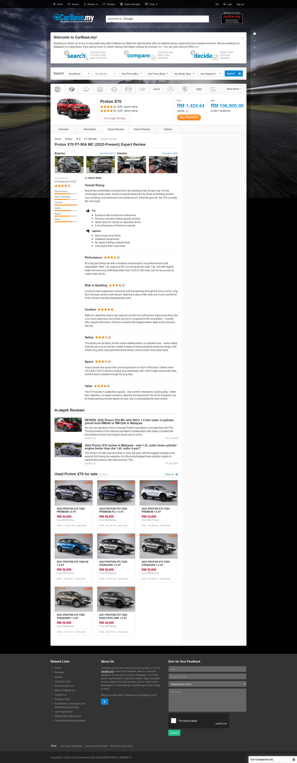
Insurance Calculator (96, 745)
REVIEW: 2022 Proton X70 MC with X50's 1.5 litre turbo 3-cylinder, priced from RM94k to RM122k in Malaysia (129, 421)
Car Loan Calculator (71, 745)
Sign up (240, 4)
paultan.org (107, 671)
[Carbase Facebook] (104, 702)
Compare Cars (63, 681)
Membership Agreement (68, 716)
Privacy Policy (62, 699)
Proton (68, 138)
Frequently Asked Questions (70, 720)
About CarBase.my (65, 690)
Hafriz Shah (94, 178)
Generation (90, 129)
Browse (91, 4)
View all (170, 474)
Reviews (111, 4)
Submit (174, 732)
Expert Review (116, 129)
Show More (233, 88)
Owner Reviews (132, 4)
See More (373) (107, 153)
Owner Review (142, 129)
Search (75, 4)
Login (229, 4)
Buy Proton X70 (189, 117)
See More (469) (170, 153)
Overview (63, 129)
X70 (78, 138)
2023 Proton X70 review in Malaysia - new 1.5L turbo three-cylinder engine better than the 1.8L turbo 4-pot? (131, 446)
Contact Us (61, 694)
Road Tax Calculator (121, 745)
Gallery (168, 129)
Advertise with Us (64, 685)
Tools (152, 4)
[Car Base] (74, 18)
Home (60, 4)
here (160, 46)
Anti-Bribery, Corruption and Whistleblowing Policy (70, 705)
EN (217, 4)
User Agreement (64, 711)
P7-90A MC (90, 138)
